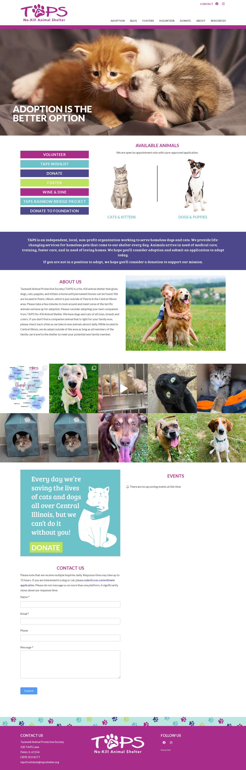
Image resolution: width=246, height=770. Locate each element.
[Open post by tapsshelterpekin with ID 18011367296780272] (172, 437)
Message (26, 647)
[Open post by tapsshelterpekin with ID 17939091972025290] (122, 437)
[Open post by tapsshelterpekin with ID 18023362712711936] (221, 437)
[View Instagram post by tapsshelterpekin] (45, 408)
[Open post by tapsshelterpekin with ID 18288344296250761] (172, 388)
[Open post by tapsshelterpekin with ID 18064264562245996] (221, 388)
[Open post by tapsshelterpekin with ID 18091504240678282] (73, 437)
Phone (24, 630)
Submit (28, 690)
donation (155, 261)
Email (24, 613)
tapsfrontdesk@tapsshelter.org (39, 762)
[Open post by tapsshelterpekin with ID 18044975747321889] (73, 388)
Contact (206, 3)
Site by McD (166, 750)
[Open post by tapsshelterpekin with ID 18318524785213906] (122, 388)
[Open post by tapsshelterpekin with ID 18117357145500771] (24, 437)
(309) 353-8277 (30, 757)
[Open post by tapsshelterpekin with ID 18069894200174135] (24, 388)
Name (24, 597)
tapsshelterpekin (24, 367)
